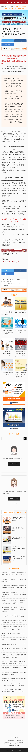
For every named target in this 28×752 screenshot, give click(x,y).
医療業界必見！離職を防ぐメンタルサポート (7, 373)
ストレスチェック (20, 742)
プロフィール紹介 (14, 463)
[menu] (26, 2)
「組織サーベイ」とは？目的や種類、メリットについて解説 (13, 639)
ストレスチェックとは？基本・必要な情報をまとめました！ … (18, 538)
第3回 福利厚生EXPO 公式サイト (12, 262)
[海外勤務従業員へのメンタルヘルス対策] (21, 323)
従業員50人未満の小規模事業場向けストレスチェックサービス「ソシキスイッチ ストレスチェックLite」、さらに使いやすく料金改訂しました (14, 594)
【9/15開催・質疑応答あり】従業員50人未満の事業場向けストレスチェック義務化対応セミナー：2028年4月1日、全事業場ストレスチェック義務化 (13, 587)
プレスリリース (14, 283)
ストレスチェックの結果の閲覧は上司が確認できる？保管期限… (18, 519)
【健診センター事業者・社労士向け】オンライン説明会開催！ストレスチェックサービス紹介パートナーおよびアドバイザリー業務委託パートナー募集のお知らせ (13, 602)
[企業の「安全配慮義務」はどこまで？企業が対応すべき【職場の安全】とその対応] (7, 323)
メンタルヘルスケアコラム (20, 513)
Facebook (13, 737)
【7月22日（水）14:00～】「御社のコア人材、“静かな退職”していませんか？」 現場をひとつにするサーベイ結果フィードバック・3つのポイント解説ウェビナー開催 (13, 628)
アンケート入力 (18, 743)
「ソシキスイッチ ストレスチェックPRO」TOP (13, 740)
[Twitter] (12, 468)
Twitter (11, 737)
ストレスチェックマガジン (16, 750)
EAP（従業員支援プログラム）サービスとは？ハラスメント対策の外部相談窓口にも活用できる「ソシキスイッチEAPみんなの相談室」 (13, 609)
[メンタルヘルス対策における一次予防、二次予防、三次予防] (7, 303)
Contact (15, 737)
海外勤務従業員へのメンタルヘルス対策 (20, 331)
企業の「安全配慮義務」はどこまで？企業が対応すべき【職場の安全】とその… (7, 333)
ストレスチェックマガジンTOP (9, 742)
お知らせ (6, 6)
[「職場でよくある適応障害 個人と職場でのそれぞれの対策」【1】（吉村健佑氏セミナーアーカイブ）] (21, 365)
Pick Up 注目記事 (8, 512)
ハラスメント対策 (6, 283)
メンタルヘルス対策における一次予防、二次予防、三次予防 (7, 312)
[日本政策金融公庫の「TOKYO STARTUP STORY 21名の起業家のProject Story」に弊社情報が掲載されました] (7, 344)
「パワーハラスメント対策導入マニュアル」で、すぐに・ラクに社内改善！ (20, 354)
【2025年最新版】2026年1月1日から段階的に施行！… (18, 558)
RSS (17, 737)
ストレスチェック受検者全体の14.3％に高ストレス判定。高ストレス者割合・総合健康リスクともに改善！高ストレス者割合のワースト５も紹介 (13, 579)
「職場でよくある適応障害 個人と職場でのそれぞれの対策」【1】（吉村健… (20, 375)
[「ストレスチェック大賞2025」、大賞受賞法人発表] (21, 303)
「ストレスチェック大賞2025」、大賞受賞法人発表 (20, 312)
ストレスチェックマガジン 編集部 (13, 279)
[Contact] (16, 468)
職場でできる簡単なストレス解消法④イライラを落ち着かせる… (18, 528)
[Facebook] (14, 468)
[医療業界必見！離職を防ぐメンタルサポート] (7, 365)
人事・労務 (11, 6)
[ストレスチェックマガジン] (14, 1)
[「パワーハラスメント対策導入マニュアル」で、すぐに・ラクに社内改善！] (21, 344)
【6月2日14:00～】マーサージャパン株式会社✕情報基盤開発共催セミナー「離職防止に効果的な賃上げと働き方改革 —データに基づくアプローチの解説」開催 (13, 656)
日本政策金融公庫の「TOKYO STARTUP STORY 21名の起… (6, 353)
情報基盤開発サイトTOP (14, 745)
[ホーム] (1, 6)
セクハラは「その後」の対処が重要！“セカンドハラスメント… (18, 548)
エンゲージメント (3, 743)
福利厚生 (6, 285)
